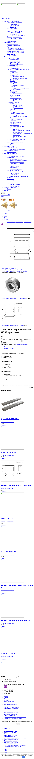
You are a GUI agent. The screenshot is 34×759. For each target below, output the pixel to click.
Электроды (13, 27)
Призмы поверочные (15, 89)
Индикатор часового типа (20, 78)
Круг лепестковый (15, 61)
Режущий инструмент (13, 102)
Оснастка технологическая (11, 150)
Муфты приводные (12, 147)
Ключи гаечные (11, 157)
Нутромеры (13, 86)
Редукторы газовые (12, 28)
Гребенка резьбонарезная (13, 45)
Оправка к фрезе (11, 152)
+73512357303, (19, 222)
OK (24, 757)
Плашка (12, 118)
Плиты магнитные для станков (15, 51)
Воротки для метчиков (16, 159)
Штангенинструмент (15, 98)
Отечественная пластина (20, 116)
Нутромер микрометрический (21, 88)
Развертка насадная (15, 122)
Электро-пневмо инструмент (15, 142)
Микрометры (13, 82)
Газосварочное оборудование (12, 21)
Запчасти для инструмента (11, 29)
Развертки (13, 123)
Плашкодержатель (15, 32)
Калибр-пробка (14, 79)
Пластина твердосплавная (17, 113)
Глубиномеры (14, 72)
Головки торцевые (15, 140)
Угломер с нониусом (18, 93)
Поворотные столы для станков (15, 52)
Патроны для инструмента (14, 37)
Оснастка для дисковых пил (17, 35)
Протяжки (13, 120)
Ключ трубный (14, 167)
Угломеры (12, 92)
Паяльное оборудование (10, 153)
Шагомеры (13, 96)
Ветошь (9, 189)
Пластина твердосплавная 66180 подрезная (15, 620)
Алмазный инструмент (13, 65)
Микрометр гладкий (18, 83)
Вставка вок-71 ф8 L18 (8, 518)
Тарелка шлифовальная (16, 64)
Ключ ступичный (15, 166)
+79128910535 (27, 222)
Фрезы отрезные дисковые (20, 136)
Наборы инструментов (13, 170)
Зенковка (12, 110)
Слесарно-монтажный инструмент (16, 139)
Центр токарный (11, 55)
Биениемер (13, 71)
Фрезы (12, 127)
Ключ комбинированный (17, 163)
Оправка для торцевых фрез (14, 48)
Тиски (8, 181)
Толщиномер (13, 91)
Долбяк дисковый (18, 105)
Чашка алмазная (14, 68)
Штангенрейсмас (18, 99)
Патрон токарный (15, 39)
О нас (5, 698)
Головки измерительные (16, 74)
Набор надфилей (14, 173)
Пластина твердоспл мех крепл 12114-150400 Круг (14, 298)
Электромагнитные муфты (17, 149)
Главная (3, 269)
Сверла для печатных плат (17, 126)
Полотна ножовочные (16, 119)
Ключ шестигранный (16, 169)
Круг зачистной (14, 59)
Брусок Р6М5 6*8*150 (8, 552)
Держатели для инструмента (14, 31)
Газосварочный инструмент (14, 22)
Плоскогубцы (10, 180)
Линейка (12, 81)
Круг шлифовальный (16, 62)
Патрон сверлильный (16, 38)
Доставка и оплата (9, 701)
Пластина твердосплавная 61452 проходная (16, 485)
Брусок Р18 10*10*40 (8, 653)
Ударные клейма (11, 183)
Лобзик (12, 143)
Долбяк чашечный (18, 108)
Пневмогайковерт (15, 145)
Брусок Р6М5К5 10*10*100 (10, 419)
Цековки (6, 190)
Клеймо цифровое (15, 186)
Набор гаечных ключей (16, 172)
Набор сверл (13, 174)
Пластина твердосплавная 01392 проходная (12, 325)
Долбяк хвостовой (18, 106)
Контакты (6, 700)
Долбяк (12, 103)
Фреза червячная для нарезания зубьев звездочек (21, 131)
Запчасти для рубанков (13, 34)
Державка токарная (12, 47)
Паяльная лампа (11, 154)
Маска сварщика (14, 24)
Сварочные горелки (15, 25)
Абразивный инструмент (13, 58)
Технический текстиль (10, 187)
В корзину (3, 342)
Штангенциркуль (18, 100)
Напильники (10, 179)
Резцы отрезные (14, 125)
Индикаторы (13, 75)
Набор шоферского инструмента (19, 176)
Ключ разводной (14, 164)
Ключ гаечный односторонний (18, 160)
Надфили (9, 177)
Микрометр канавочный (19, 85)
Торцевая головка (12, 41)
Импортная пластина (19, 115)
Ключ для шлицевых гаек (17, 162)
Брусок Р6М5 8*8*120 (8, 452)
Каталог (7, 269)
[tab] (18, 347)
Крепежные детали (9, 146)
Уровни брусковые (15, 95)
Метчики (12, 112)
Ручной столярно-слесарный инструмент (15, 156)
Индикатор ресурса (18, 76)
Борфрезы (16, 129)
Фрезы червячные (18, 137)
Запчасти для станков (9, 42)
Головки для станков (12, 44)
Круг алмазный (14, 66)
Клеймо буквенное (15, 184)
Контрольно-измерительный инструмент (18, 69)
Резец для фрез (11, 54)
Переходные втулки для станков (15, 49)
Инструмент (7, 56)
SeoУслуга (3, 722)
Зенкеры (12, 109)
